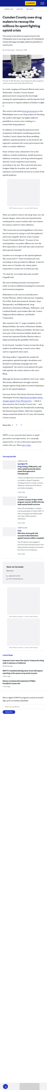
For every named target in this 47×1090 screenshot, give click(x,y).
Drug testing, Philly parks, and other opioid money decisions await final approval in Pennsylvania (29, 470)
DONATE (31, 3)
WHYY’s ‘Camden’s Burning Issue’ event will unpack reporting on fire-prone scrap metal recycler (23, 671)
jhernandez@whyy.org (16, 579)
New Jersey (29, 9)
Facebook (12, 425)
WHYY (8, 3)
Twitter (17, 425)
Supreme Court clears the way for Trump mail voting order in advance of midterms (23, 661)
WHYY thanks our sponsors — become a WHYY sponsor (23, 208)
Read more (9, 571)
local (24, 111)
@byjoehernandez (14, 576)
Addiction (20, 9)
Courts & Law (8, 9)
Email (21, 425)
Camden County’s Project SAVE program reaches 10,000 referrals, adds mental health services (31, 502)
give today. (26, 445)
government (32, 111)
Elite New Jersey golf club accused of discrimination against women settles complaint (31, 535)
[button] (5, 1086)
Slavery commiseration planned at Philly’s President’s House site (19, 682)
